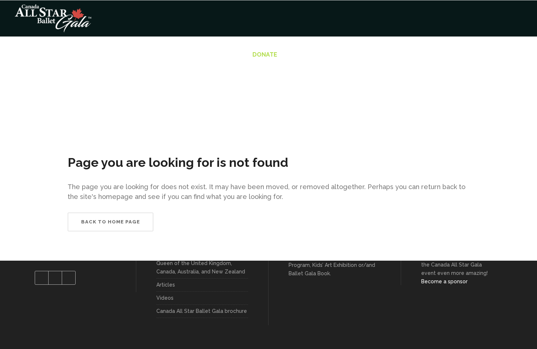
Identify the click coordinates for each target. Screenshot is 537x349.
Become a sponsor (444, 281)
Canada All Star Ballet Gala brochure (201, 311)
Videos (165, 298)
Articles (165, 285)
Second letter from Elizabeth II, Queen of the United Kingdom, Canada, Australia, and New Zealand (200, 263)
